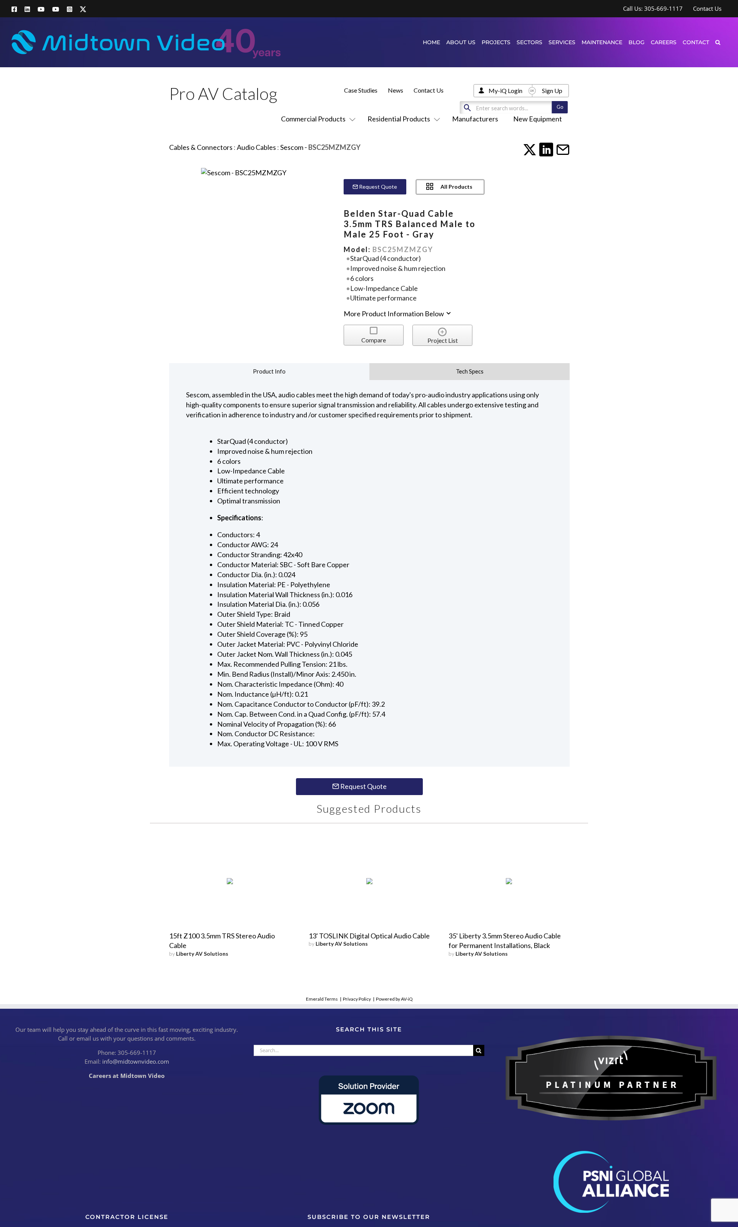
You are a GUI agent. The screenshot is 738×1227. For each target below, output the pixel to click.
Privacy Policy (357, 999)
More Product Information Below (394, 313)
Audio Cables (256, 147)
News (395, 90)
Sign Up (552, 90)
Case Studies (360, 90)
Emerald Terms (322, 999)
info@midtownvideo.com (135, 1061)
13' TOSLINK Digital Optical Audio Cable (369, 935)
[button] (717, 42)
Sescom (291, 147)
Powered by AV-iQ (394, 999)
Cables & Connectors (201, 147)
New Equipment (537, 119)
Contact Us (429, 90)
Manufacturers (475, 119)
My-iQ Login (505, 90)
